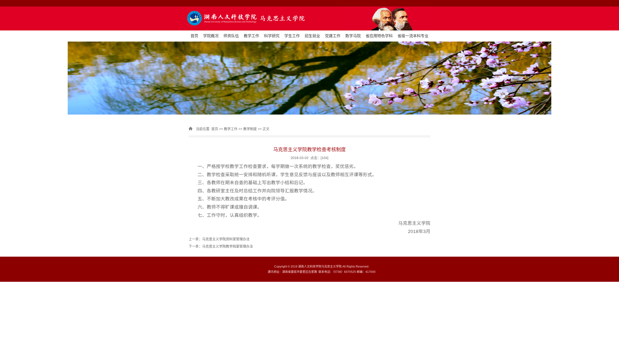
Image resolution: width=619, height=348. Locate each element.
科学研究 (272, 36)
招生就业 (312, 36)
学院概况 (211, 36)
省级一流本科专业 (413, 36)
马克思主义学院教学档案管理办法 (227, 246)
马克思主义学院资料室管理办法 (226, 239)
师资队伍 (231, 36)
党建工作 (332, 36)
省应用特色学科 (379, 36)
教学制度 (250, 129)
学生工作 (292, 36)
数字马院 (353, 36)
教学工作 (251, 36)
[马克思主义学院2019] (309, 18)
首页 (194, 36)
